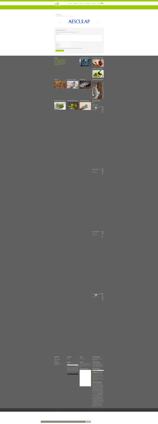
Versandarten (56, 361)
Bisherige (60, 22)
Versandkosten (95, 172)
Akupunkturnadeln (98, 383)
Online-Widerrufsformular (57, 363)
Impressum (55, 360)
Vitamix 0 (97, 405)
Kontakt (99, 3)
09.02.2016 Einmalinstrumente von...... (97, 363)
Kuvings (100, 396)
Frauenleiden (102, 389)
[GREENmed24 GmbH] (56, 3)
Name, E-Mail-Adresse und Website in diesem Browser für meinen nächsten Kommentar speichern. (69, 48)
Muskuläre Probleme (98, 400)
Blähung (101, 386)
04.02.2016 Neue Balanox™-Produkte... (97, 365)
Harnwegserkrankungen (97, 390)
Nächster (98, 22)
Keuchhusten (94, 395)
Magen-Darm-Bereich (97, 398)
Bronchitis (93, 387)
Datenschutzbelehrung (57, 359)
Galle (93, 390)
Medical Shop (76, 3)
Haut (102, 390)
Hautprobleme (94, 392)
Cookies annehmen (87, 421)
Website (57, 46)
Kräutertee (97, 397)
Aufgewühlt (98, 386)
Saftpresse (100, 402)
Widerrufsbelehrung (56, 362)
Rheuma (97, 402)
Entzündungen (98, 388)
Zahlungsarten (56, 364)
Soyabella (99, 403)
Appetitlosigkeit (98, 385)
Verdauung (99, 404)
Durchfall (99, 387)
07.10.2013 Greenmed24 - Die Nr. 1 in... (97, 366)
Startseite (70, 3)
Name (57, 43)
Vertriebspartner (88, 3)
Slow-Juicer (95, 403)
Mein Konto (94, 3)
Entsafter (95, 388)
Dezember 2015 (82, 358)
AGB (55, 358)
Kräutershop (81, 3)
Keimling (100, 394)
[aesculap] (79, 21)
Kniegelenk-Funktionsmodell (99, 395)
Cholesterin (96, 387)
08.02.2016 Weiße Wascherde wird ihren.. (97, 364)
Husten (100, 392)
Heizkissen (97, 392)
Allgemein (68, 358)
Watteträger (100, 405)
